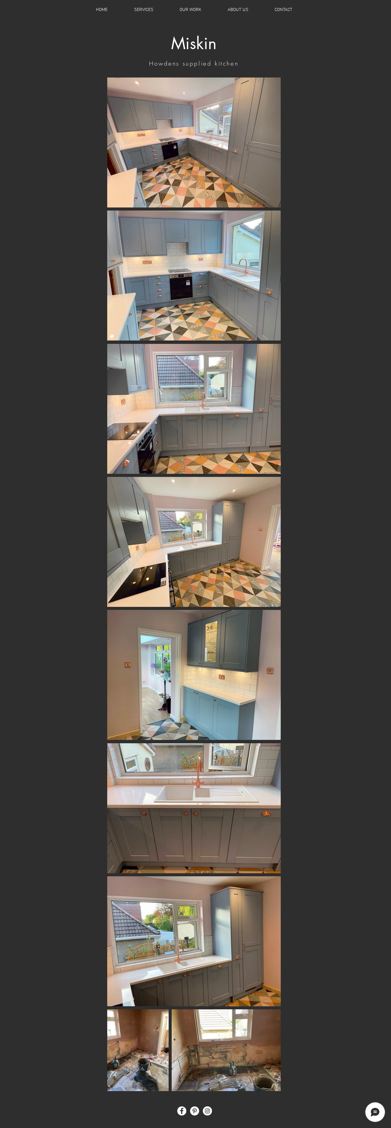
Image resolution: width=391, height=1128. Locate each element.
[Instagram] (207, 1110)
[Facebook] (181, 1110)
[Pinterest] (194, 1110)
